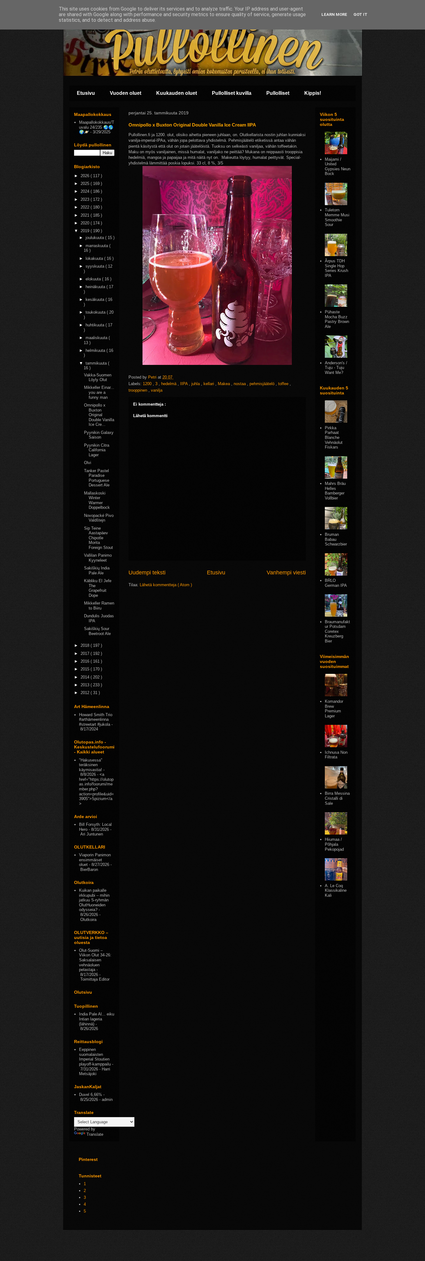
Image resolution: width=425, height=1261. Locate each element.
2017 (86, 653)
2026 (86, 175)
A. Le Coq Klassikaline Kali (336, 890)
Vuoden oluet (125, 93)
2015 (86, 669)
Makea (224, 383)
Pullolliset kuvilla (231, 93)
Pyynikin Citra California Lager (96, 450)
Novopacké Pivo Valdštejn (99, 518)
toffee (284, 383)
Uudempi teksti (147, 572)
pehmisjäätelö (263, 383)
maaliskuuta (97, 337)
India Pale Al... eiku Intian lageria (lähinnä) (96, 1019)
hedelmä (169, 383)
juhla (196, 383)
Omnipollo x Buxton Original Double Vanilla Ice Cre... (99, 415)
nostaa (240, 383)
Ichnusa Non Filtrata (336, 755)
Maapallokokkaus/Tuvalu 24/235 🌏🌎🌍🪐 (96, 127)
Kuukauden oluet (176, 93)
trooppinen (138, 390)
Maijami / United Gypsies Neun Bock (337, 166)
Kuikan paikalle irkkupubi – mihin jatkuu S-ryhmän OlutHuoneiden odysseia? (94, 900)
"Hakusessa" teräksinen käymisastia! (90, 765)
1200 (148, 383)
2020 (86, 223)
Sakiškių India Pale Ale (97, 570)
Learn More (334, 14)
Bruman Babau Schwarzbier (336, 539)
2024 (86, 191)
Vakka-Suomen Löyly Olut (97, 377)
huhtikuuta (95, 325)
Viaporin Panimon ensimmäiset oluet (95, 860)
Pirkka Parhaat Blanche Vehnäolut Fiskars (334, 437)
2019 (86, 230)
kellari (209, 383)
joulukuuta (95, 237)
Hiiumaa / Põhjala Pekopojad (334, 844)
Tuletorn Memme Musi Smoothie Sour (337, 217)
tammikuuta (97, 363)
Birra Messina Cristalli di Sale (337, 798)
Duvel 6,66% (90, 1094)
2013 (86, 685)
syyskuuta (95, 266)
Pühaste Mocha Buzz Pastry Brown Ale (337, 319)
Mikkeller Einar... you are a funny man (99, 392)
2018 (86, 645)
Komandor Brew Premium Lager (334, 708)
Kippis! (312, 93)
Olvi (87, 462)
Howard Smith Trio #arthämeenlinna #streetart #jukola (95, 719)
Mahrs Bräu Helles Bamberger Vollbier (335, 490)
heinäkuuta (96, 286)
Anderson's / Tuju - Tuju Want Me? (336, 368)
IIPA (184, 383)
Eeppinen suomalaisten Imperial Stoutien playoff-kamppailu (95, 1056)
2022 (86, 207)
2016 (86, 661)
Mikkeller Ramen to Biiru (99, 605)
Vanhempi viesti (286, 572)
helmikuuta (96, 350)
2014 (86, 677)
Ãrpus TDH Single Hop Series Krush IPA (336, 268)
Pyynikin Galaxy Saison (99, 435)
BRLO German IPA (336, 583)
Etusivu (86, 93)
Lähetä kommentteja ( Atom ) (166, 584)
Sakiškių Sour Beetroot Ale (97, 631)
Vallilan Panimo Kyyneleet (98, 558)
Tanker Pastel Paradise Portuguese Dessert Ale (97, 478)
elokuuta (94, 279)
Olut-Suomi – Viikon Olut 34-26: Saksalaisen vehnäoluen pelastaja (95, 960)
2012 (86, 692)
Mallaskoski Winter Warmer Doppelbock (97, 500)
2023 (86, 199)
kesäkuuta (95, 299)
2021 (86, 215)
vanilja (156, 390)
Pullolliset (277, 93)
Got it (360, 14)
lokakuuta (95, 258)
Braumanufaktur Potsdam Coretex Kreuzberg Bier (337, 631)
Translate (94, 1134)
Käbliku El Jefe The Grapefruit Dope (97, 588)
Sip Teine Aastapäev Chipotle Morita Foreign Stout (98, 538)
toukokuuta (96, 312)
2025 (86, 183)
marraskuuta (97, 245)
